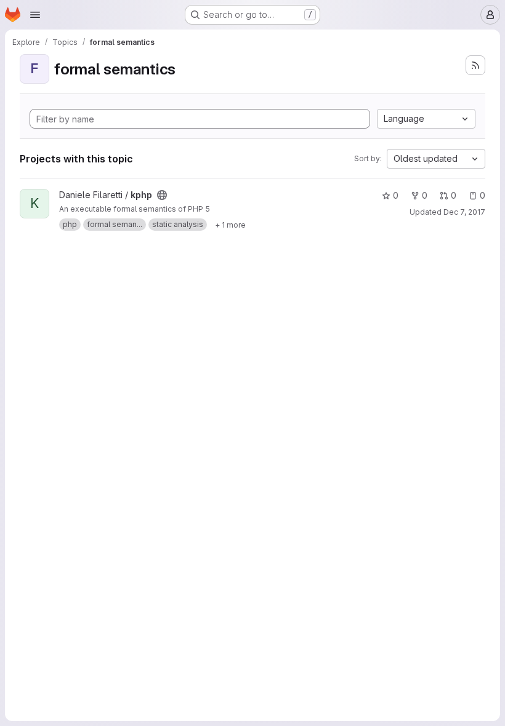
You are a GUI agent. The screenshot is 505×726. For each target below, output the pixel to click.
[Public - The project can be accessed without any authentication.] (162, 195)
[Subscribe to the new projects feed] (475, 65)
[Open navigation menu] (35, 15)
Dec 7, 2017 (464, 212)
